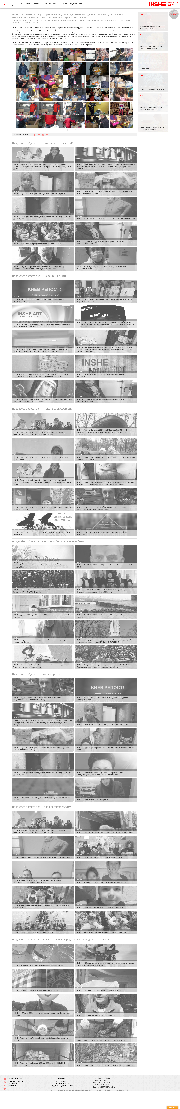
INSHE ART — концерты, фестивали (62, 1085)
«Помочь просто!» (86, 45)
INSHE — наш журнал (58, 1078)
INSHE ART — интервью (59, 1081)
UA (13, 4)
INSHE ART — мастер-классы (60, 1083)
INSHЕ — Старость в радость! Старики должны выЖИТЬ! (41, 20)
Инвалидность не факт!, (109, 43)
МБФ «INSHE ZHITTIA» (15, 1078)
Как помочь (12, 1085)
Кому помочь (13, 1083)
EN (13, 1)
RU (13, 6)
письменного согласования (122, 1090)
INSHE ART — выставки (59, 1080)
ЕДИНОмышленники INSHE (17, 1080)
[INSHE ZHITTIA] (163, 4)
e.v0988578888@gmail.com (107, 1087)
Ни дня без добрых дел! (16, 1081)
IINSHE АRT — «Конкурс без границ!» (63, 1087)
